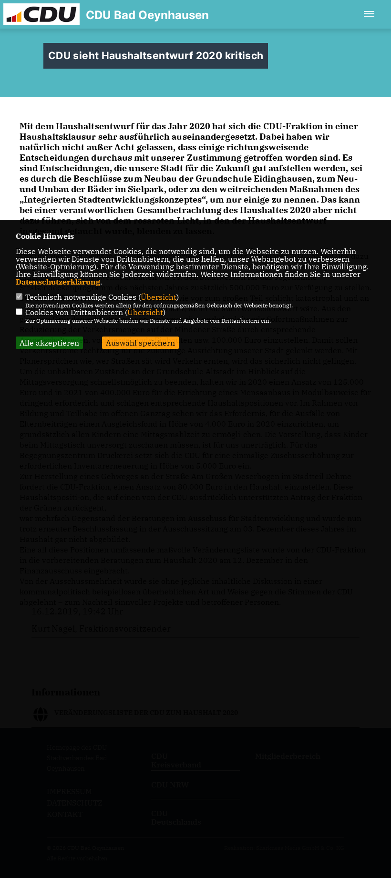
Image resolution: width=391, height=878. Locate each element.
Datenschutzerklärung (58, 281)
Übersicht (158, 297)
